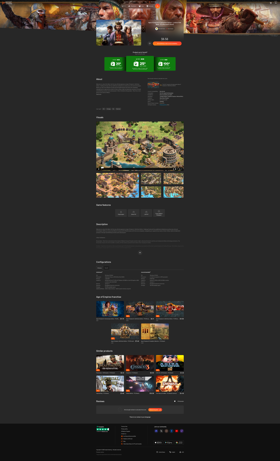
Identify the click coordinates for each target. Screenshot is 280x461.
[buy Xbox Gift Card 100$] (164, 64)
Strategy (162, 101)
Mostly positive (163, 104)
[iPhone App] (158, 442)
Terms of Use (124, 426)
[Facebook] (172, 431)
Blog (146, 1)
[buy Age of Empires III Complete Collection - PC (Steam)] (155, 331)
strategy (108, 109)
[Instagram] (166, 431)
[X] (161, 431)
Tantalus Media (163, 96)
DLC (104, 109)
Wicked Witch (180, 96)
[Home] (7, 3)
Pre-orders (133, 1)
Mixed (161, 103)
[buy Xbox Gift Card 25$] (140, 64)
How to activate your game (166, 94)
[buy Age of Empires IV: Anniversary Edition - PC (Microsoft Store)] (110, 309)
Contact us (123, 433)
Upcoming (140, 1)
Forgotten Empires (171, 96)
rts (113, 109)
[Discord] (156, 431)
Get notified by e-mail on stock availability (167, 43)
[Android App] (168, 442)
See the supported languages (166, 93)
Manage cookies (100, 452)
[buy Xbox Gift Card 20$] (116, 64)
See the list (162, 91)
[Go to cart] (271, 3)
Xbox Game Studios (164, 98)
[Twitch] (182, 431)
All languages (181, 401)
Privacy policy (124, 429)
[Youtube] (177, 431)
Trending (126, 1)
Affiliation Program (125, 431)
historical (118, 109)
